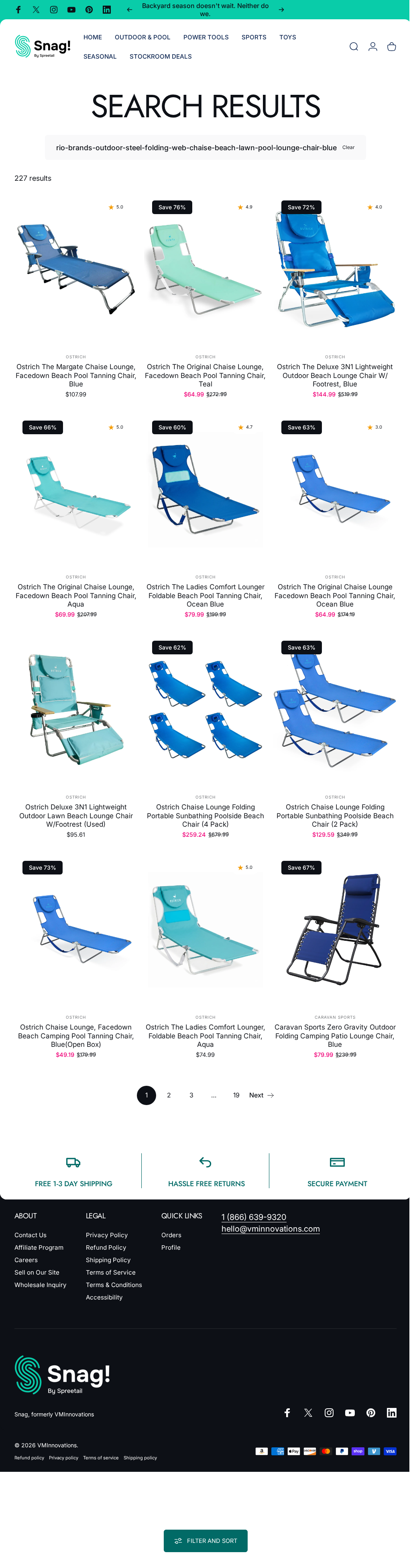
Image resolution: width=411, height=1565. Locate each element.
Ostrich (75, 354)
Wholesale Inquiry (40, 1275)
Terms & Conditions (114, 1275)
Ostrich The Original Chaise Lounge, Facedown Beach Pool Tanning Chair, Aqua (74, 590)
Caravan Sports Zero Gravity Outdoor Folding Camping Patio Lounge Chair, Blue (330, 1025)
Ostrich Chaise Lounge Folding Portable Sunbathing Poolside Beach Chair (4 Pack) (202, 808)
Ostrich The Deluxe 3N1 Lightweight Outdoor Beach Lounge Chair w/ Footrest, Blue (330, 373)
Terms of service (101, 1448)
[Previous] (129, 9)
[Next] (281, 9)
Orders (171, 1225)
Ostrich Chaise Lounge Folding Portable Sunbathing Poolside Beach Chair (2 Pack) (330, 808)
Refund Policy (106, 1237)
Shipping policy (140, 1448)
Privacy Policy (107, 1225)
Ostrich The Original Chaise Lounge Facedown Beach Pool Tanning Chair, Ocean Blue (330, 590)
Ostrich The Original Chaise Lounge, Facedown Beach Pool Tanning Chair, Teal (202, 373)
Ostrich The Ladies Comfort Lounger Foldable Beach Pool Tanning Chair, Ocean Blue (202, 590)
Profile (171, 1237)
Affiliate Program (38, 1237)
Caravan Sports (329, 1007)
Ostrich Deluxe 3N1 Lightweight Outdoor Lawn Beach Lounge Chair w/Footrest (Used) (75, 808)
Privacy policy (63, 1448)
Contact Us (30, 1225)
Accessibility (104, 1287)
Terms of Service (111, 1262)
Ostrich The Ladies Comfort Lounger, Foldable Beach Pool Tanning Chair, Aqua (202, 1025)
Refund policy (29, 1448)
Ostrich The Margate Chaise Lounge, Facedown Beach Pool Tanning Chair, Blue (74, 373)
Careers (26, 1250)
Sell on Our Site (36, 1262)
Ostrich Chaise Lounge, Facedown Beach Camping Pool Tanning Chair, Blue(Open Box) (75, 1025)
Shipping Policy (108, 1250)
